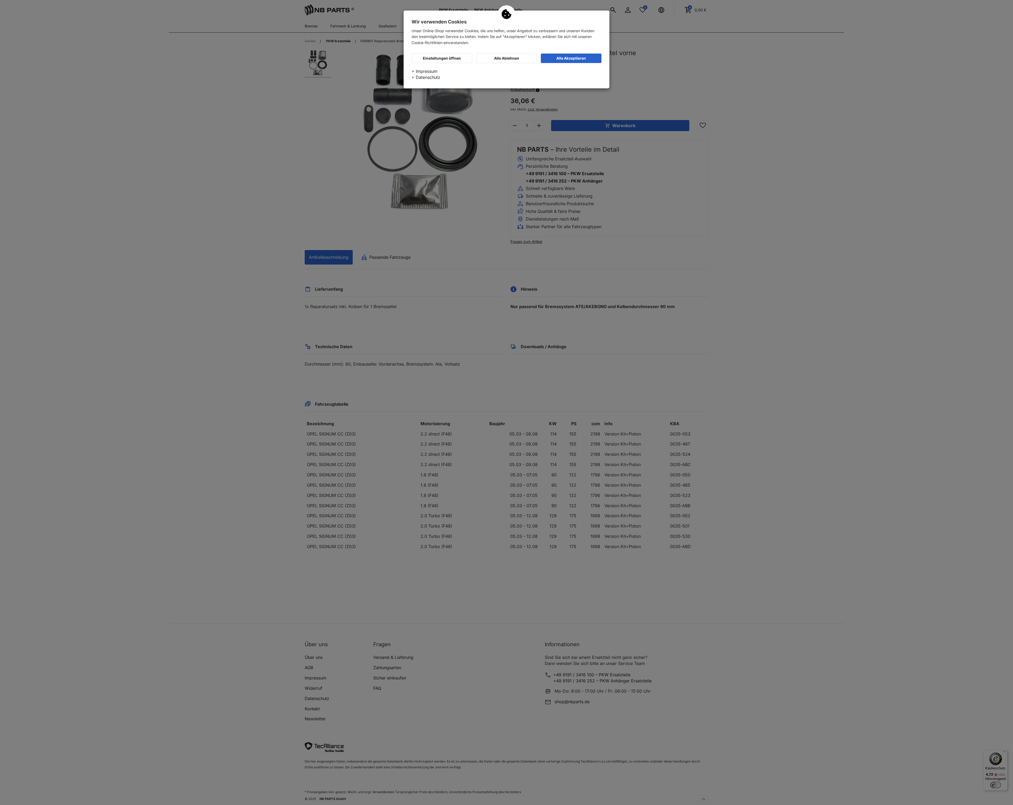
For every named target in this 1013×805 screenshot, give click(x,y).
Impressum (426, 71)
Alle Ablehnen (506, 58)
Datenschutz (428, 77)
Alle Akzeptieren (571, 58)
